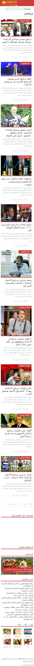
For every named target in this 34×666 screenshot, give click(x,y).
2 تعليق (18, 246)
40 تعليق (17, 409)
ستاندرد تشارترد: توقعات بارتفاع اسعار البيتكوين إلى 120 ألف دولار (19, 594)
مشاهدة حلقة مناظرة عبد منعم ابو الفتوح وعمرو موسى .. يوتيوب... (16, 181)
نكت (28, 646)
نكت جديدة (7, 636)
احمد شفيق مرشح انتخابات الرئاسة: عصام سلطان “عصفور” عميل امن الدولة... (18, 132)
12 (15, 504)
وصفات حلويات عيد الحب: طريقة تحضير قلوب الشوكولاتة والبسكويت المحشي (19, 613)
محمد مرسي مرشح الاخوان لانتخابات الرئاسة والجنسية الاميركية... (18, 282)
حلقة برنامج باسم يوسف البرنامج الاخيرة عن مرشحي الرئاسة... (18, 81)
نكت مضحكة (17, 646)
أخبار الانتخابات (25, 206)
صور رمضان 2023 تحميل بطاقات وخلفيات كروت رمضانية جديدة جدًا (18, 608)
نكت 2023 (28, 636)
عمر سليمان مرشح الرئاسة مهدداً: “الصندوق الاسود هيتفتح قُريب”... (17, 390)
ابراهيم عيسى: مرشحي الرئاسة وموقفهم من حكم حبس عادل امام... (19, 341)
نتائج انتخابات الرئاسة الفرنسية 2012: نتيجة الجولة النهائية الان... (16, 227)
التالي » (10, 504)
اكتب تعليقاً (17, 57)
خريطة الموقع (22, 659)
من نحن (14, 659)
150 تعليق (17, 200)
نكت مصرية (17, 636)
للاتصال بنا (30, 659)
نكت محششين (7, 646)
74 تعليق (17, 301)
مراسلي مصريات (27, 661)
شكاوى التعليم (25, 546)
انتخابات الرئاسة (25, 21)
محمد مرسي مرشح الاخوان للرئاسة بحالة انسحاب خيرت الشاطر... (17, 477)
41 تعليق (17, 495)
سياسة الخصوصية (6, 659)
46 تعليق (17, 451)
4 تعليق (18, 100)
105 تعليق (17, 151)
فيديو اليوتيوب (25, 63)
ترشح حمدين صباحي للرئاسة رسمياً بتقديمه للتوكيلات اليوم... (16, 40)
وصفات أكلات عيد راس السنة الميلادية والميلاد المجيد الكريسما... (18, 570)
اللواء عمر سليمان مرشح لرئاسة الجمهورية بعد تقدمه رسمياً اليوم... (18, 433)
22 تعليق (17, 360)
